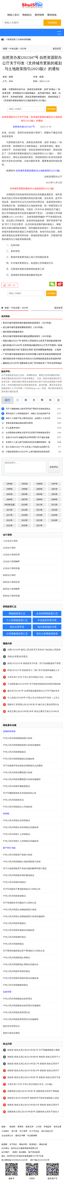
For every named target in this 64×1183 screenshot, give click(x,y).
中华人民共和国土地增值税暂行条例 (19, 909)
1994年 (9, 484)
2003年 (24, 494)
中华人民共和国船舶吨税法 (15, 985)
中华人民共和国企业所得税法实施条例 (20, 827)
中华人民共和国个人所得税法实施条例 (20, 841)
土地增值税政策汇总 (17, 633)
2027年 (39, 525)
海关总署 (57, 1126)
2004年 (39, 494)
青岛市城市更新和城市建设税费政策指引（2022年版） (28, 336)
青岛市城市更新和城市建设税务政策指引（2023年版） (28, 323)
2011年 (39, 505)
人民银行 (5, 1131)
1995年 (24, 484)
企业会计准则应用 (11, 554)
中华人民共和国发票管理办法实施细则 (20, 1019)
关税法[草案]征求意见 (17, 656)
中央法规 (14, 49)
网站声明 (23, 1144)
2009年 (54, 499)
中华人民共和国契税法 (13, 944)
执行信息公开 (47, 1131)
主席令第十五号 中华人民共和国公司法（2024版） (30, 677)
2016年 (54, 510)
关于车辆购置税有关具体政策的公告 (19, 793)
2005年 (54, 494)
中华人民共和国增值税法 (14, 752)
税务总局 (29, 1126)
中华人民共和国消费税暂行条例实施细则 (21, 779)
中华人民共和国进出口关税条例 (17, 807)
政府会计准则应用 (11, 582)
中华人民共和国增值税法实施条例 (18, 759)
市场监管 (47, 1126)
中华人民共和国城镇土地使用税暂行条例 (21, 861)
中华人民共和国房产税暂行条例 (17, 855)
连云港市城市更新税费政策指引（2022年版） (24, 327)
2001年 (54, 489)
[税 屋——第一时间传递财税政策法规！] (32, 8)
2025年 (9, 525)
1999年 (24, 489)
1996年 (39, 484)
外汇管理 (23, 1131)
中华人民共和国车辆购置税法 (16, 786)
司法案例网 (32, 1135)
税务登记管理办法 (11, 1026)
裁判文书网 (20, 1135)
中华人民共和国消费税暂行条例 (17, 772)
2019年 (39, 515)
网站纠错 (43, 1144)
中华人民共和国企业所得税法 (16, 820)
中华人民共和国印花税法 (14, 882)
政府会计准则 (9, 575)
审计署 (14, 1131)
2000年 (39, 489)
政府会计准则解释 (11, 589)
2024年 (54, 520)
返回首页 (57, 49)
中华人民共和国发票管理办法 (16, 1012)
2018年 (24, 515)
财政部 (12, 1126)
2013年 (9, 510)
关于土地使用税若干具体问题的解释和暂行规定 (25, 868)
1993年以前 (9, 505)
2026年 (24, 525)
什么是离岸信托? (13, 428)
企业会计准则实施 (11, 568)
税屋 (5, 49)
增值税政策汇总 (17, 613)
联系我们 (33, 1144)
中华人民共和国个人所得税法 (16, 834)
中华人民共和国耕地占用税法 (16, 957)
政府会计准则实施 (11, 596)
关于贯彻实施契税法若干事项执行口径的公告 (24, 951)
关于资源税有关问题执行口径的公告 (19, 903)
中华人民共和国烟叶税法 (14, 937)
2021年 (9, 520)
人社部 (38, 1126)
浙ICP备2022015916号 (39, 1160)
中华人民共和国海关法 (13, 800)
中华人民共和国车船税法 (14, 923)
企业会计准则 (9, 548)
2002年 (9, 494)
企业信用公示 (7, 1135)
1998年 (9, 489)
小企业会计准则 (10, 541)
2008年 (39, 499)
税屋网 (4, 1144)
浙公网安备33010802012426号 (14, 1160)
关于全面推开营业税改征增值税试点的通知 (23, 766)
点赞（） (11, 285)
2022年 (24, 520)
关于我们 (13, 1144)
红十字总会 (34, 1131)
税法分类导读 (17, 627)
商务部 (20, 1126)
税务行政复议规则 (11, 1033)
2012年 (54, 505)
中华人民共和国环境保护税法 (16, 971)
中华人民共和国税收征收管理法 (17, 999)
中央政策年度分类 (47, 620)
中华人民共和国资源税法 (14, 896)
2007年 (24, 499)
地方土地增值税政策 (47, 633)
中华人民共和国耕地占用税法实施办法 (20, 964)
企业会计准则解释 (11, 561)
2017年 (9, 515)
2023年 (23, 49)
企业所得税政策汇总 (47, 613)
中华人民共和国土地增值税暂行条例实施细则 (24, 916)
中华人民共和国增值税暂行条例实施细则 (21, 745)
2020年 (54, 515)
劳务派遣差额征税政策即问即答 (19, 423)
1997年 (54, 484)
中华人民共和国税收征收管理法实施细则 (21, 1005)
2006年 (9, 499)
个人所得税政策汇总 (17, 620)
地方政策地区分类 (47, 627)
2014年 (24, 510)
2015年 (39, 510)
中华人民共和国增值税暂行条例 (17, 738)
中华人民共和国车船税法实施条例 (18, 930)
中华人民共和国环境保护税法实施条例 (20, 978)
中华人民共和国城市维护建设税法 (18, 875)
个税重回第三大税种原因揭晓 (18, 39)
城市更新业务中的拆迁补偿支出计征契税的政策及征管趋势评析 (32, 359)
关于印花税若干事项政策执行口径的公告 (21, 889)
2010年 (24, 505)
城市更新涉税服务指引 (13, 332)
